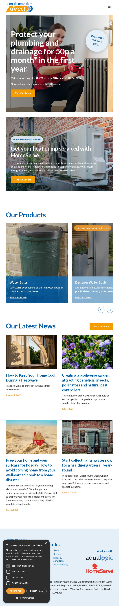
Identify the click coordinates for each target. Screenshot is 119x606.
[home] (19, 7)
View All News (101, 326)
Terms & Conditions (58, 559)
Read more (28, 559)
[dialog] (26, 571)
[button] (109, 6)
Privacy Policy (60, 564)
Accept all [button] (15, 591)
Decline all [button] (36, 591)
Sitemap (57, 553)
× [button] (46, 543)
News (56, 550)
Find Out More (23, 93)
